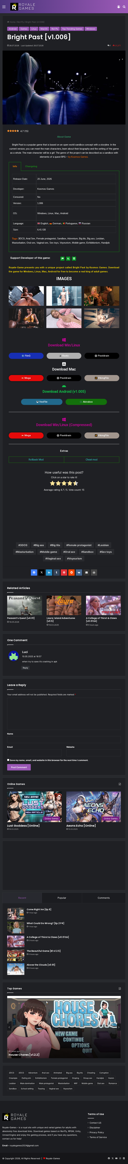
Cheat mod (91, 459)
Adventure (32, 1073)
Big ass (39, 545)
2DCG (11, 1073)
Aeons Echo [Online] (81, 826)
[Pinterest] (64, 572)
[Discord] (74, 259)
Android (13, 29)
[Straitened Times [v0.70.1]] (64, 1027)
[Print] (94, 572)
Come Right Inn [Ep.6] (39, 909)
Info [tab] (15, 166)
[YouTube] (116, 1158)
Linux (34, 29)
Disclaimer (95, 1127)
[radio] (52, 484)
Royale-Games (53, 1158)
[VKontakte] (79, 572)
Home (12, 22)
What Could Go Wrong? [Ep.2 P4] (45, 923)
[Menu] (3, 7)
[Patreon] (62, 259)
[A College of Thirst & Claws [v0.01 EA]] (103, 605)
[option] (64, 1027)
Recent (22, 897)
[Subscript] (68, 259)
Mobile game (49, 551)
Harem (111, 1078)
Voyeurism (75, 558)
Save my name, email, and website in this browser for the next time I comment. (49, 760)
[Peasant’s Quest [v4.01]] (24, 605)
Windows (90, 29)
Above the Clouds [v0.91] (41, 964)
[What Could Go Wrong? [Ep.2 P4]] (15, 927)
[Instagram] (120, 1158)
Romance (113, 1083)
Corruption (104, 1073)
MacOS (44, 29)
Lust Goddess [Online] (23, 826)
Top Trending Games (72, 29)
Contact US (95, 1123)
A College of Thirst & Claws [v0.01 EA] (101, 620)
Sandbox (88, 551)
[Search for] (124, 7)
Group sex (87, 1078)
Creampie (13, 1078)
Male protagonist (46, 1083)
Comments (104, 897)
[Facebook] (34, 572)
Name (10, 733)
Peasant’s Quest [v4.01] (21, 618)
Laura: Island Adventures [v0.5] (61, 620)
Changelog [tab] (31, 166)
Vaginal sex (54, 558)
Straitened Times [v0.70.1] (27, 1055)
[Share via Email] (86, 572)
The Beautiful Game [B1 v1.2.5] (44, 951)
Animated (58, 1073)
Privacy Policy (97, 1132)
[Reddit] (71, 572)
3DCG (23, 545)
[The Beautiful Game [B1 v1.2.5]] (15, 955)
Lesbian (104, 545)
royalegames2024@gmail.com (24, 1145)
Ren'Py (20, 22)
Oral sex (70, 551)
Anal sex (45, 1073)
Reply (25, 667)
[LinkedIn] (49, 572)
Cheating (91, 1073)
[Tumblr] (56, 572)
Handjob (100, 1078)
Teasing (41, 1088)
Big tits (56, 545)
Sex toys (106, 551)
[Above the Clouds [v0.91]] (15, 969)
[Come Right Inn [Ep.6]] (15, 914)
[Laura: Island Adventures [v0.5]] (64, 605)
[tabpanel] (64, 211)
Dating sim (26, 1078)
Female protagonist (79, 545)
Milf (75, 1083)
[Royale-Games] (23, 6)
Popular (62, 897)
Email (10, 747)
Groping (75, 1078)
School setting (27, 1088)
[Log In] (118, 7)
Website (70, 747)
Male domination (27, 1083)
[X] (41, 572)
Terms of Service (98, 1137)
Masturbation (25, 551)
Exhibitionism (41, 1078)
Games (24, 29)
